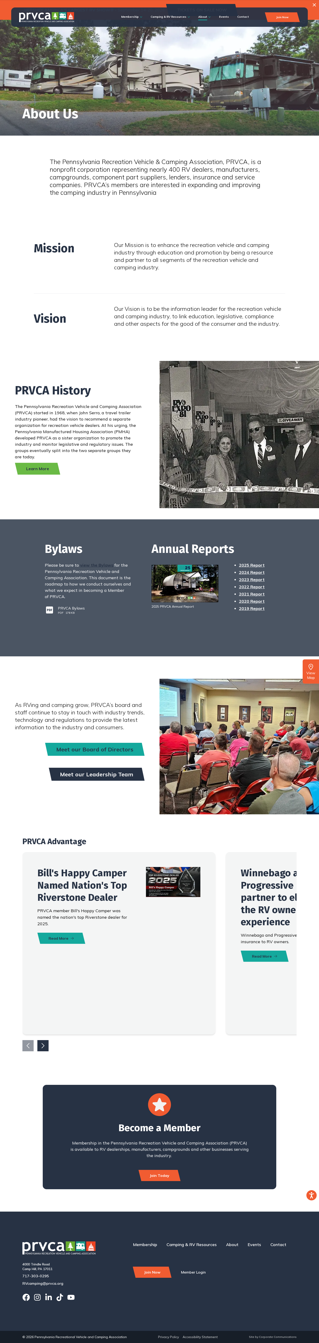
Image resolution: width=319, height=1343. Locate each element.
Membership (130, 16)
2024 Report (252, 572)
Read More (58, 938)
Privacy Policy (168, 1337)
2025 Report (252, 565)
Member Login (193, 1272)
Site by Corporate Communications (273, 1337)
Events (224, 16)
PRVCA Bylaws (71, 608)
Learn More (37, 468)
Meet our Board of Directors (94, 749)
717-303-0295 (35, 1276)
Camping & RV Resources (168, 16)
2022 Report (252, 586)
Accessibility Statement (200, 1337)
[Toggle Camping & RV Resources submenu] (189, 17)
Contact (243, 16)
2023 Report (252, 579)
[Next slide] (43, 1045)
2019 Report (252, 608)
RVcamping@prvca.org (42, 1283)
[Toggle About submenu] (210, 17)
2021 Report (252, 594)
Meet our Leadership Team (96, 774)
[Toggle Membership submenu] (141, 17)
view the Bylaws (96, 565)
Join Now (282, 17)
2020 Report (252, 601)
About (202, 16)
